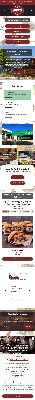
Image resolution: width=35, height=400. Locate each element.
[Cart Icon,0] (31, 10)
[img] (18, 278)
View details (8, 97)
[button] (6, 290)
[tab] (7, 77)
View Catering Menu (18, 177)
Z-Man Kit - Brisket (9, 250)
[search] (5, 10)
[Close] (33, 338)
